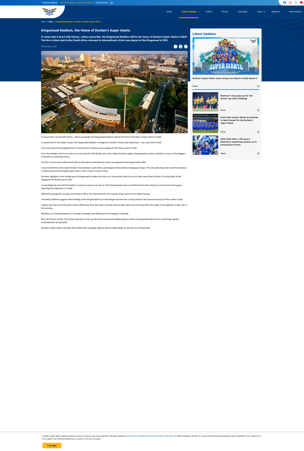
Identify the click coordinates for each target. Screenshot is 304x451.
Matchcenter (102, 3)
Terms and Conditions (137, 436)
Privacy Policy (153, 436)
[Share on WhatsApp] (181, 47)
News (195, 86)
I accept (52, 446)
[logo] (49, 12)
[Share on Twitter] (175, 47)
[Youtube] (301, 3)
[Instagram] (290, 3)
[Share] (258, 86)
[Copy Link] (186, 47)
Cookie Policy (168, 436)
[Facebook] (284, 3)
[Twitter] (295, 3)
